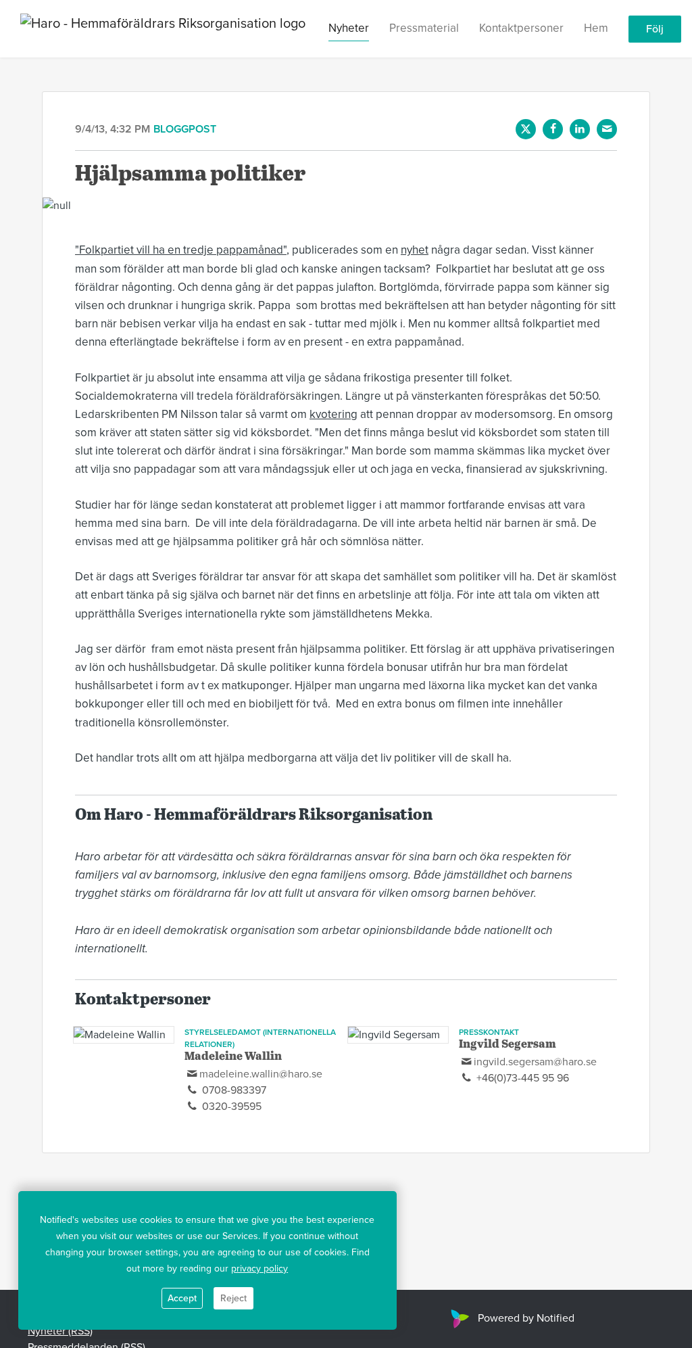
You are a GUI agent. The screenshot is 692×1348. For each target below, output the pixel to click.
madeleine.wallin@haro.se (260, 1074)
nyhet (414, 250)
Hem (596, 28)
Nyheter (348, 28)
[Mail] (607, 129)
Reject (233, 1298)
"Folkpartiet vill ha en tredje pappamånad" (181, 250)
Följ (655, 29)
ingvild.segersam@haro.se (535, 1062)
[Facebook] (553, 129)
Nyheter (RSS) (60, 1331)
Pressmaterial (424, 28)
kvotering (333, 414)
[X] (526, 129)
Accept (182, 1298)
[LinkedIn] (580, 129)
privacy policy (259, 1268)
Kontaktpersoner (521, 28)
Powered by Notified (526, 1318)
